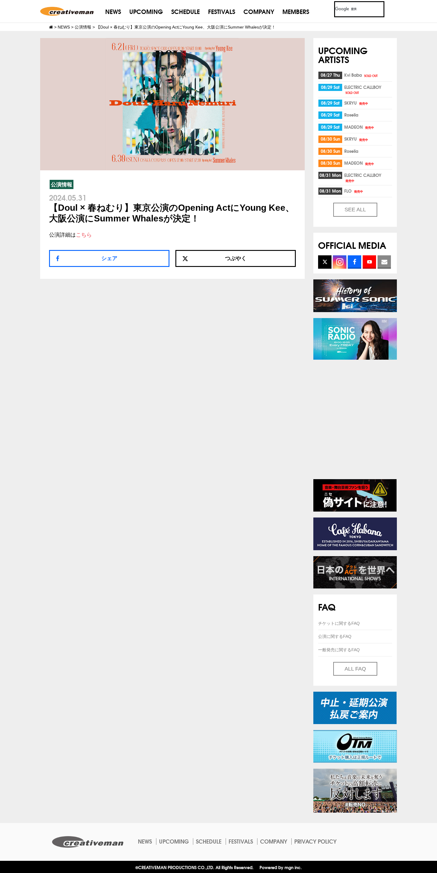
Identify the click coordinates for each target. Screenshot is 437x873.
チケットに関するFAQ (339, 623)
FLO (353, 191)
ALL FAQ (355, 669)
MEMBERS (295, 11)
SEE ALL (355, 210)
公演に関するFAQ (334, 636)
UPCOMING (146, 11)
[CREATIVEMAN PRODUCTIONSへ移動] (51, 27)
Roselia (351, 114)
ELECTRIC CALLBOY (362, 89)
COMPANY (258, 11)
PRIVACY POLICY (315, 841)
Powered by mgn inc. (281, 867)
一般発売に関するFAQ (339, 649)
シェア (109, 258)
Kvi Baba (361, 75)
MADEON (359, 127)
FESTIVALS (221, 11)
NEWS (113, 11)
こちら (84, 235)
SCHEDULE (185, 11)
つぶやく (235, 258)
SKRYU (356, 103)
